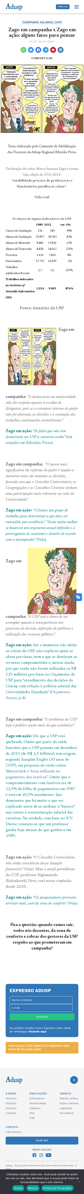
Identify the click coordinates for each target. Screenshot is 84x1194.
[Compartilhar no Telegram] (46, 50)
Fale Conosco (13, 1132)
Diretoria (11, 1108)
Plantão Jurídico (69, 1098)
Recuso (33, 1188)
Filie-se (62, 6)
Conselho (11, 1113)
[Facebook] (34, 1155)
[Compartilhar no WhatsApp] (23, 50)
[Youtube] (48, 1155)
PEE (31, 1113)
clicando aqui (37, 1031)
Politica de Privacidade (57, 1188)
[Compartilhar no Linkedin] (60, 50)
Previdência (66, 1113)
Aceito (18, 1188)
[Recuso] (79, 1182)
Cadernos (34, 1108)
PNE (32, 1118)
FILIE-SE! (42, 1140)
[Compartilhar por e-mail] (53, 50)
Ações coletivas (69, 1103)
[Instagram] (41, 1155)
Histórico (11, 1098)
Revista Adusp (37, 1103)
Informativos (37, 1098)
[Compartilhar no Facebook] (38, 50)
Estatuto (11, 1103)
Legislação (66, 1108)
